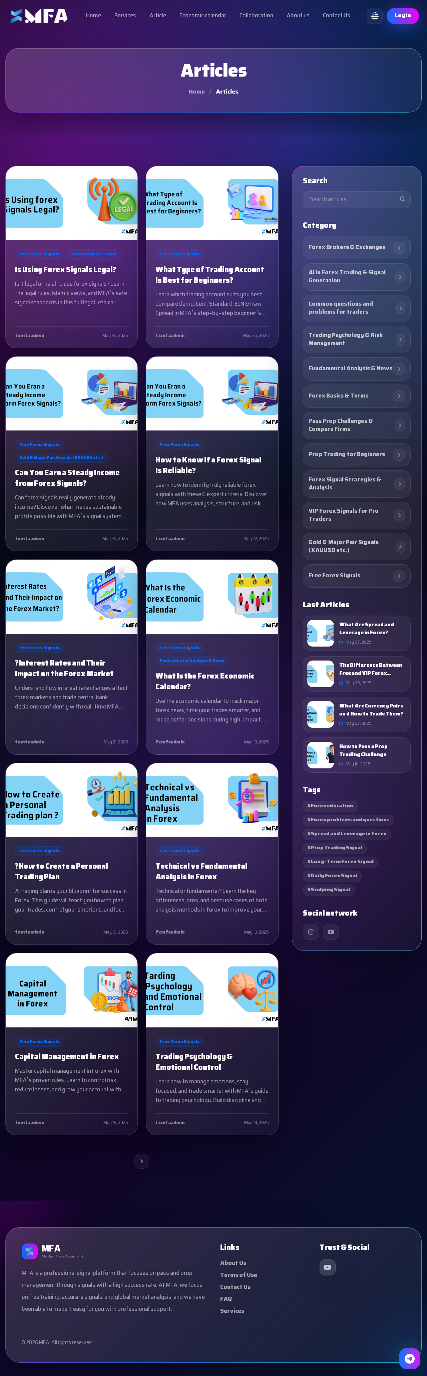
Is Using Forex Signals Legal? (65, 270)
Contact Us (336, 16)
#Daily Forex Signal (332, 876)
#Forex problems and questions (348, 820)
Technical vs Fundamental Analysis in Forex (201, 872)
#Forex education (330, 806)
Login (403, 16)
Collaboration (256, 16)
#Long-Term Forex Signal (340, 862)
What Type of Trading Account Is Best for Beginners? (209, 275)
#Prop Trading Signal (334, 848)
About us (298, 16)
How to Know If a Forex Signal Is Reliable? (208, 466)
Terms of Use (238, 1275)
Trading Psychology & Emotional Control (194, 1062)
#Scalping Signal (328, 890)
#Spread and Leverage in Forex (347, 834)
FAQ (226, 1299)
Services (125, 16)
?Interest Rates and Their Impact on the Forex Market (64, 669)
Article (157, 16)
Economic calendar (202, 16)
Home (93, 16)
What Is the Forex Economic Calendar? (205, 682)
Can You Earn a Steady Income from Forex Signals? (67, 478)
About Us (233, 1263)
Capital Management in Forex (67, 1057)
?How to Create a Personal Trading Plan (61, 872)
